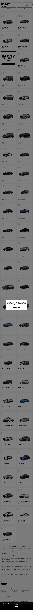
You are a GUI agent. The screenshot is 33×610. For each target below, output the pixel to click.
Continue (16, 307)
